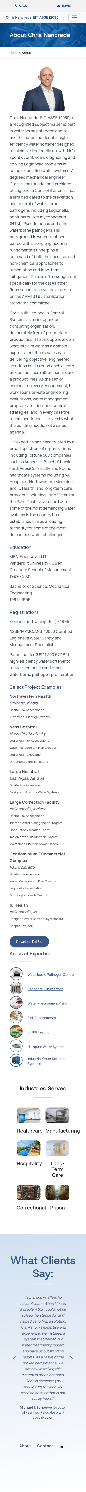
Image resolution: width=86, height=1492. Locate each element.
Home (14, 52)
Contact (45, 1447)
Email (66, 5)
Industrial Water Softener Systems (47, 1061)
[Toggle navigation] (74, 17)
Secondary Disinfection (45, 989)
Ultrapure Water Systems (47, 1046)
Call (22, 5)
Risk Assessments (42, 1017)
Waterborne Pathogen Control (51, 974)
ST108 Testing (38, 1032)
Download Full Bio (29, 941)
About (25, 1447)
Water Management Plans (47, 1003)
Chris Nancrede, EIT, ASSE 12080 (32, 17)
